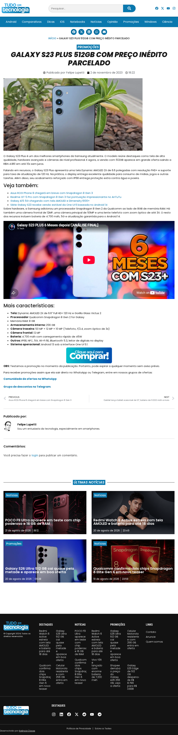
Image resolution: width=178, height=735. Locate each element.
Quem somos (154, 641)
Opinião (112, 22)
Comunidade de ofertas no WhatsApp (30, 379)
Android (11, 22)
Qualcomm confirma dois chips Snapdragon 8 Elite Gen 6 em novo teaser (47, 677)
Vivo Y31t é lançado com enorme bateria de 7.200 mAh (97, 670)
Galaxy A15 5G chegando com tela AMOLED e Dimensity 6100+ (50, 201)
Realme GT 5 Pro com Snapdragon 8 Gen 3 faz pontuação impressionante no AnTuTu (65, 197)
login (35, 455)
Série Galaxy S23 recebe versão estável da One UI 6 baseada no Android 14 (58, 205)
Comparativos (32, 22)
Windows (150, 22)
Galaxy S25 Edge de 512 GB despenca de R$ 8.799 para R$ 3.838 (133, 677)
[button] (74, 32)
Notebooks (77, 22)
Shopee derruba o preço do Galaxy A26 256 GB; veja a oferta (115, 676)
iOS (62, 22)
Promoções (131, 22)
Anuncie (151, 637)
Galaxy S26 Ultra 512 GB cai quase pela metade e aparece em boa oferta (61, 645)
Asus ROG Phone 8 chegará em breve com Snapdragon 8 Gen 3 (51, 193)
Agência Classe (27, 730)
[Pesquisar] (129, 8)
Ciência (167, 22)
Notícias (96, 22)
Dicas (51, 22)
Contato (151, 632)
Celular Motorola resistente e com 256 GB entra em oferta (62, 674)
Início (52, 38)
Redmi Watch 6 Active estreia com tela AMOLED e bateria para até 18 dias (44, 642)
